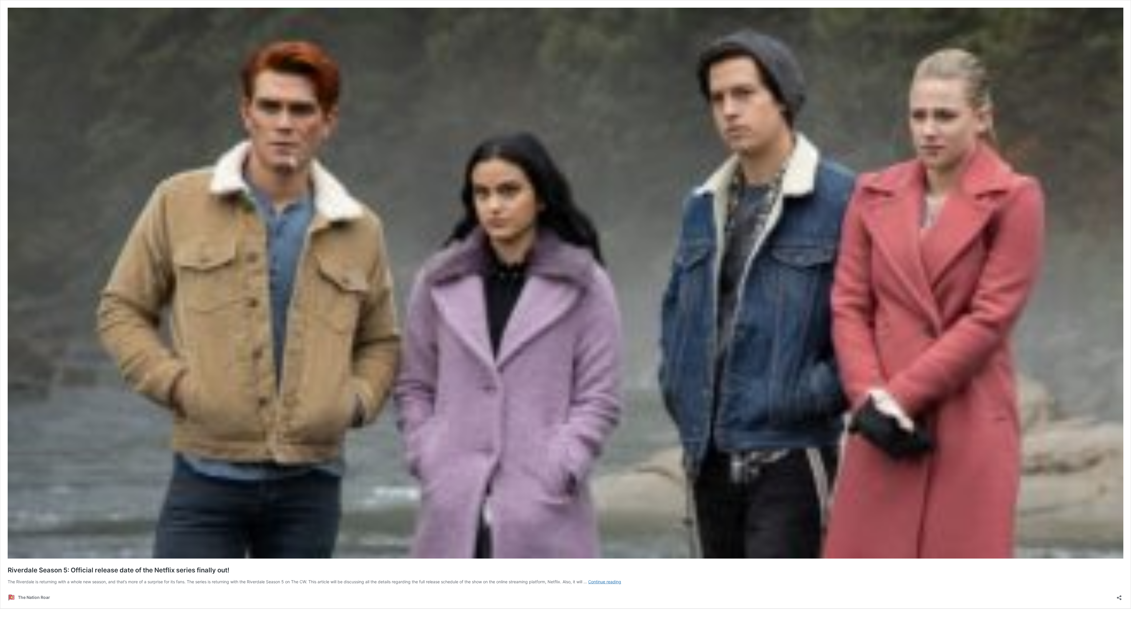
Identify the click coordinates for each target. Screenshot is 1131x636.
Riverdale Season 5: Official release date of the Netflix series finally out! (118, 570)
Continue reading (604, 581)
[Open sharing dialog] (1119, 595)
